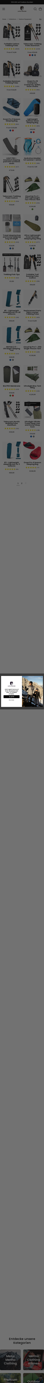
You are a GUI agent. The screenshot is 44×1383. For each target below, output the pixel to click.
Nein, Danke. (11, 700)
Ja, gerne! (11, 696)
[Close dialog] (41, 677)
